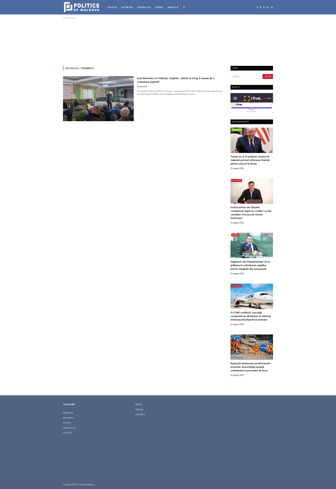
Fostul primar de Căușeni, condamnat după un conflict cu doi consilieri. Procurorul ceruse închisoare (250, 213)
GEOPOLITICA (144, 7)
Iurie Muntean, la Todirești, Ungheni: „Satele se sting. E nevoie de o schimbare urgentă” (175, 80)
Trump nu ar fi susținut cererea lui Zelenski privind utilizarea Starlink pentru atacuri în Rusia (250, 160)
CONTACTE (140, 414)
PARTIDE (139, 409)
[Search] (272, 7)
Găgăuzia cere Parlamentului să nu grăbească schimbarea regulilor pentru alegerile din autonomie (250, 265)
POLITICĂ (112, 7)
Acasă (65, 18)
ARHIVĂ (138, 404)
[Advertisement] (168, 42)
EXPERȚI (159, 7)
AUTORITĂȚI (127, 7)
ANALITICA (172, 7)
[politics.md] (82, 7)
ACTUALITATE (236, 180)
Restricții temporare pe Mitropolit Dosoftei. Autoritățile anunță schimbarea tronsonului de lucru (250, 367)
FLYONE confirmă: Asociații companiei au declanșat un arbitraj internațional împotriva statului (250, 316)
